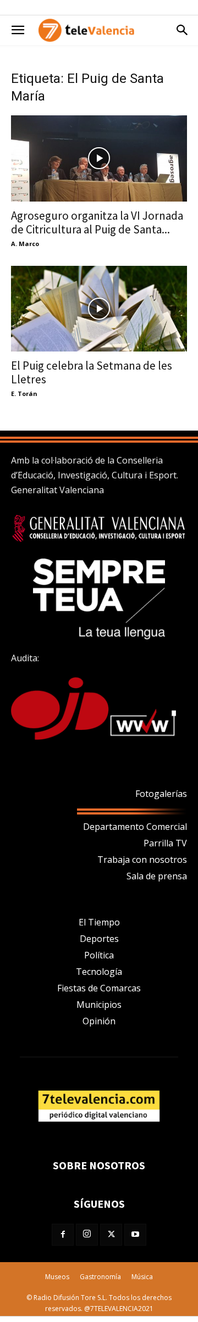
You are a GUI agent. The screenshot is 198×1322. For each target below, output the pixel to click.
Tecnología (99, 972)
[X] (111, 1235)
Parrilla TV (165, 843)
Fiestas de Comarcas (99, 988)
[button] (17, 30)
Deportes (99, 939)
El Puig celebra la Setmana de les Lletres (91, 372)
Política (99, 955)
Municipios (99, 1005)
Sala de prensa (157, 876)
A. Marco (25, 243)
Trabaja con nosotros (142, 860)
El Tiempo (99, 922)
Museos (57, 1276)
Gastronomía (100, 1276)
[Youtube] (135, 1235)
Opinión (99, 1021)
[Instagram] (87, 1235)
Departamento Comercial (135, 827)
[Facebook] (63, 1235)
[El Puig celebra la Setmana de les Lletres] (99, 309)
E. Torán (24, 393)
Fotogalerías (161, 794)
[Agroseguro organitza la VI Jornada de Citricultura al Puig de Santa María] (99, 158)
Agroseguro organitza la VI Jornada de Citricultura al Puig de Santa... (97, 222)
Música (142, 1276)
